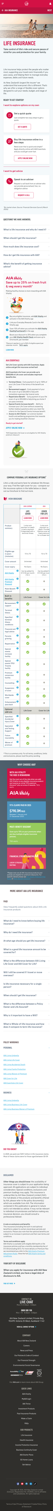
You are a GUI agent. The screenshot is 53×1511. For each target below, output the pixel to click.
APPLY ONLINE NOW (14, 427)
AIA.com (16, 1382)
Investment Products (26, 1409)
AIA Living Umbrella (11, 1055)
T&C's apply (23, 345)
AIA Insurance (11, 10)
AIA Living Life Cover (11, 1060)
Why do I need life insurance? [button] (18, 932)
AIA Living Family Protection (14, 1069)
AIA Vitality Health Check (23, 337)
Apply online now (25, 158)
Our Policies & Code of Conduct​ (26, 1355)
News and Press (26, 1350)
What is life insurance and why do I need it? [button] (24, 229)
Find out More (8, 1283)
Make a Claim (26, 1418)
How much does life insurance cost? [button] (21, 246)
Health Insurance (26, 1440)
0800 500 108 (26, 1310)
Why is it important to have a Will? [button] (20, 1015)
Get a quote (22, 126)
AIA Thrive (27, 1404)
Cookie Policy (37, 1504)
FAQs (27, 1423)
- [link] (49, 1047)
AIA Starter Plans (26, 1455)
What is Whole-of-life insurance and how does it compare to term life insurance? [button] (23, 1025)
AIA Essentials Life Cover (13, 1083)
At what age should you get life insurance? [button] (24, 940)
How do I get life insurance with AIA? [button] (21, 255)
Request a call (24, 195)
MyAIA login (26, 1399)
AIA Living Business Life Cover (15, 1105)
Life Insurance (26, 1435)
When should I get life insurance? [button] (19, 238)
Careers (26, 1346)
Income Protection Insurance (26, 1445)
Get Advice (26, 1465)
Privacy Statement (24, 1504)
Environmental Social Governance (26, 1365)
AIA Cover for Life (10, 1078)
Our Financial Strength (26, 1360)
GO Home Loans (26, 1460)
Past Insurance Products (26, 1413)
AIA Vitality (38, 316)
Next (49, 10)
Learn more (10, 350)
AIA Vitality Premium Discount (9, 581)
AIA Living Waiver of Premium (15, 1074)
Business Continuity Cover (26, 1450)
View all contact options (26, 1327)
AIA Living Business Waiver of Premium (18, 1109)
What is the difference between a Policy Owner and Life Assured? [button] (23, 1005)
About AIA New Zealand (26, 1341)
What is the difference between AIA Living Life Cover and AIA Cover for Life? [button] (24, 962)
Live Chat (26, 1302)
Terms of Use (11, 1504)
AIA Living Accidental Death (14, 1065)
